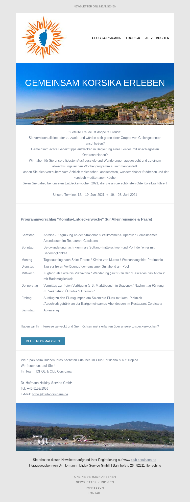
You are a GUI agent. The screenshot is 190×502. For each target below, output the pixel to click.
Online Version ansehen (95, 476)
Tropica (133, 38)
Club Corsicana (107, 38)
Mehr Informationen (43, 341)
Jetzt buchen (157, 38)
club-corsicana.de (143, 460)
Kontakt (95, 493)
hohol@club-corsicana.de (50, 394)
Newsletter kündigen (95, 482)
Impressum (95, 487)
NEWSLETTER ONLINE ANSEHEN (95, 6)
